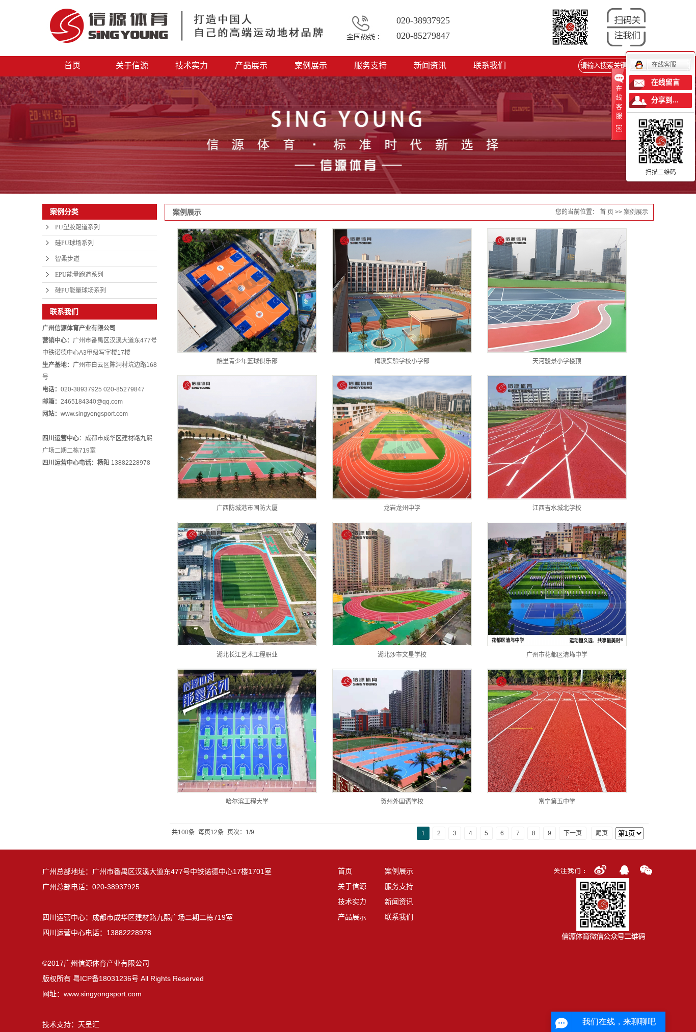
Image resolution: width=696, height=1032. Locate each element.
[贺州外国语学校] (402, 731)
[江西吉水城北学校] (557, 437)
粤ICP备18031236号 (106, 978)
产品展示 (251, 65)
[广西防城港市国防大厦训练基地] (247, 437)
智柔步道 (67, 258)
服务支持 (370, 65)
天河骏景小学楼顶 (556, 361)
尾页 (602, 833)
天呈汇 (88, 1024)
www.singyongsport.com (103, 994)
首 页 (606, 212)
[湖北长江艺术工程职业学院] (247, 584)
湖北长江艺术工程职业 (247, 654)
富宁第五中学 (557, 801)
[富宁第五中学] (557, 731)
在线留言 (665, 82)
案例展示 (311, 65)
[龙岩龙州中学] (402, 437)
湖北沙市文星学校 (402, 654)
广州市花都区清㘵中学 (556, 654)
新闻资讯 (430, 65)
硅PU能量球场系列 (80, 290)
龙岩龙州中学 (402, 508)
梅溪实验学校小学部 (402, 361)
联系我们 (489, 65)
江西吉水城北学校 (556, 508)
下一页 (573, 833)
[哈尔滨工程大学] (247, 731)
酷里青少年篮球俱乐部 (247, 361)
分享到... (665, 100)
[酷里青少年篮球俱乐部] (247, 290)
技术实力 (191, 65)
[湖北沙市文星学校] (402, 584)
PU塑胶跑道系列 (77, 227)
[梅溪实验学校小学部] (402, 290)
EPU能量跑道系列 (79, 274)
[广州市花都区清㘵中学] (557, 584)
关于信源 (132, 65)
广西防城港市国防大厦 (247, 508)
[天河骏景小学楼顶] (557, 290)
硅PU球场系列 (74, 243)
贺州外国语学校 (402, 801)
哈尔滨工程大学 (247, 801)
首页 (72, 65)
